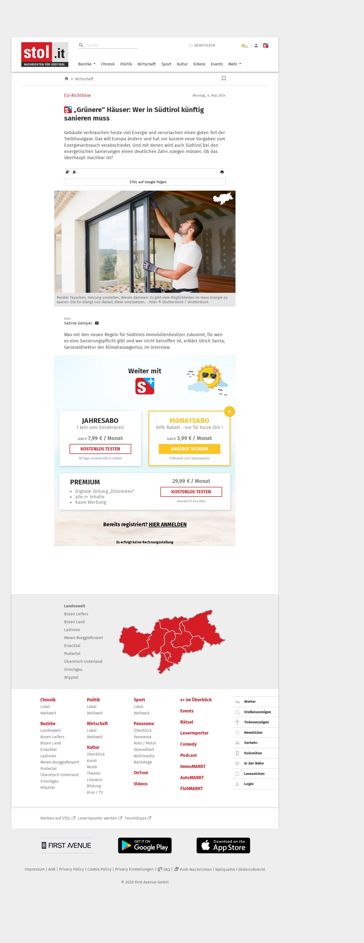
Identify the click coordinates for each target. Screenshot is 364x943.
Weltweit (48, 713)
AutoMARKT (192, 777)
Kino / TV (95, 792)
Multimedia (144, 756)
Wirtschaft (146, 64)
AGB (51, 869)
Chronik (108, 64)
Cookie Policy (99, 869)
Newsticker (253, 732)
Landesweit (74, 606)
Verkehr (251, 742)
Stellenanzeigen (257, 712)
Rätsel (186, 722)
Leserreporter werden (97, 818)
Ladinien (72, 629)
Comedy (188, 744)
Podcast (188, 755)
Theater (94, 773)
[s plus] (265, 45)
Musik (92, 767)
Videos (199, 64)
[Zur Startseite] (66, 79)
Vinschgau (73, 669)
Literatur (95, 779)
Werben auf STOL (55, 818)
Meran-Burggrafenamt (83, 637)
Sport (166, 64)
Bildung (94, 786)
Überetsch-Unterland (83, 661)
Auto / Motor (145, 743)
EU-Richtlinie (77, 95)
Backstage (143, 762)
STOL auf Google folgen (148, 182)
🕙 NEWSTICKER (202, 45)
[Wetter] (244, 45)
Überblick (96, 754)
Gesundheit (144, 749)
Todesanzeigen (256, 722)
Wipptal (71, 677)
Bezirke (85, 64)
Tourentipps (135, 818)
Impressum (35, 869)
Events (217, 64)
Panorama (144, 723)
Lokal (45, 706)
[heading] (145, 114)
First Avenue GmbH (152, 882)
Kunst (92, 760)
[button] (224, 78)
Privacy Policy (71, 869)
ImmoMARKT (193, 766)
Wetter (250, 701)
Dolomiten (253, 753)
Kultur (182, 64)
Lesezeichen (254, 773)
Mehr (232, 64)
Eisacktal (72, 645)
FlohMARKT (191, 788)
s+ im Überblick (196, 700)
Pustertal (72, 653)
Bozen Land (74, 621)
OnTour (141, 772)
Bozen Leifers (76, 614)
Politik (126, 64)
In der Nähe (254, 763)
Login (249, 784)
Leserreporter (194, 733)
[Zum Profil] (256, 45)
